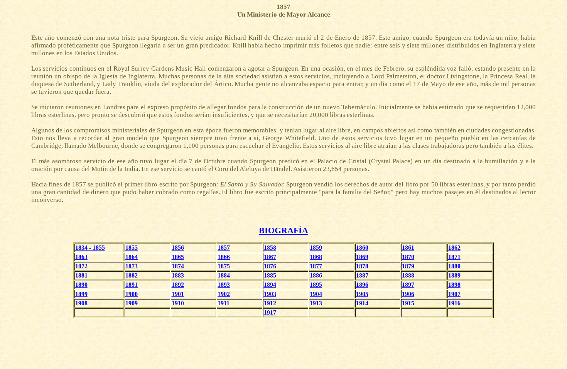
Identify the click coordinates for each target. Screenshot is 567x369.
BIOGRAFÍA (283, 230)
